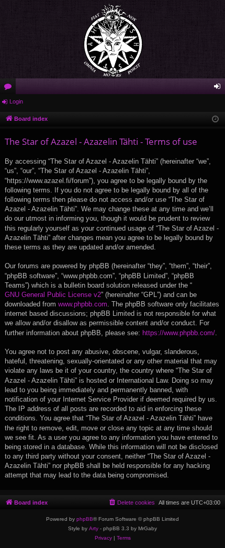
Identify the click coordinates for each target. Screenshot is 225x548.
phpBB (84, 519)
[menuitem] (131, 502)
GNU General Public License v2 (53, 295)
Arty (93, 528)
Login (16, 101)
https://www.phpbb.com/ (178, 333)
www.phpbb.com (82, 304)
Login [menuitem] (219, 88)
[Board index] (112, 39)
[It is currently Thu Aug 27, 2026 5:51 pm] (215, 119)
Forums (10, 88)
